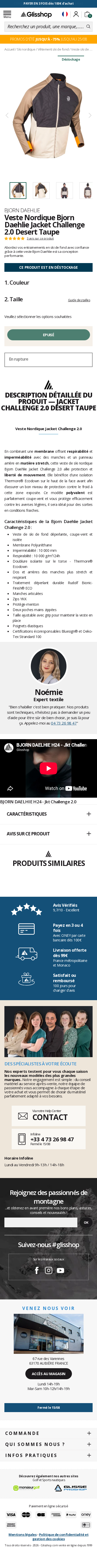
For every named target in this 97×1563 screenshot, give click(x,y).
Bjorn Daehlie (22, 210)
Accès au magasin (48, 1373)
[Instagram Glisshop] (48, 1271)
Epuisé (48, 334)
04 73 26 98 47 (64, 723)
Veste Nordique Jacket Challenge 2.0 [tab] (48, 428)
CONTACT (50, 1117)
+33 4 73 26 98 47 (52, 1139)
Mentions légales (22, 1534)
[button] (48, 814)
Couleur (16, 282)
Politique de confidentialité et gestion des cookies (60, 1536)
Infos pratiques (31, 1455)
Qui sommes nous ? (35, 1444)
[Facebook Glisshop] (36, 1271)
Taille (13, 299)
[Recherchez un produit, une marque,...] (88, 26)
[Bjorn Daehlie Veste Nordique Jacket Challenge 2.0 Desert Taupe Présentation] (48, 115)
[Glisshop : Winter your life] (36, 15)
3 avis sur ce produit (40, 238)
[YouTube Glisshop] (60, 1271)
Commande (22, 1433)
